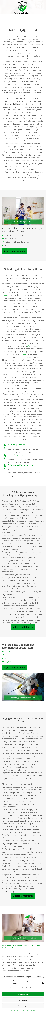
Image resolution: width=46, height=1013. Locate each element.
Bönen (7, 655)
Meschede (8, 651)
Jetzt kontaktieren (15, 251)
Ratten (23, 354)
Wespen (30, 346)
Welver (7, 658)
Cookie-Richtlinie (16, 1010)
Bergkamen (8, 661)
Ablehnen (23, 1000)
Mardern (7, 295)
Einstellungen (23, 1006)
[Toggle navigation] (41, 3)
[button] (43, 982)
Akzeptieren (23, 994)
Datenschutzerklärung (28, 1010)
